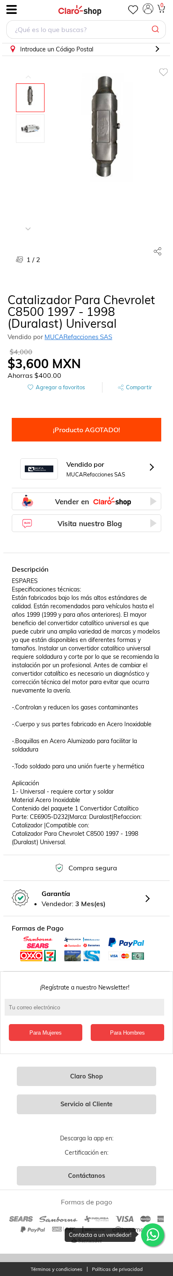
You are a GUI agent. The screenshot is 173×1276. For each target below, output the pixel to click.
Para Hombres (127, 1033)
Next (28, 222)
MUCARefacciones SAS (78, 337)
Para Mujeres (45, 1033)
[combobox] (86, 30)
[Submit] (156, 29)
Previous (28, 70)
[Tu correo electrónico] (86, 1011)
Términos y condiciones (56, 1269)
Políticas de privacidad (117, 1269)
